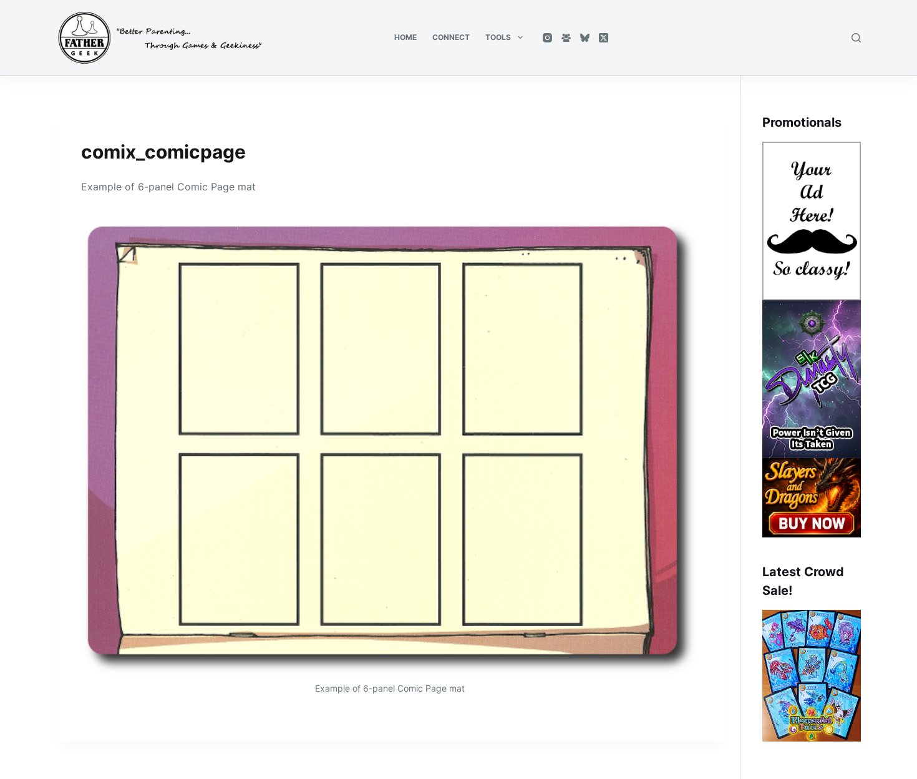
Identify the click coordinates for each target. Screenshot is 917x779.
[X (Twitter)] (603, 37)
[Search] (856, 37)
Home (405, 37)
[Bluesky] (585, 37)
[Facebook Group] (566, 37)
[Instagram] (547, 37)
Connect (451, 37)
